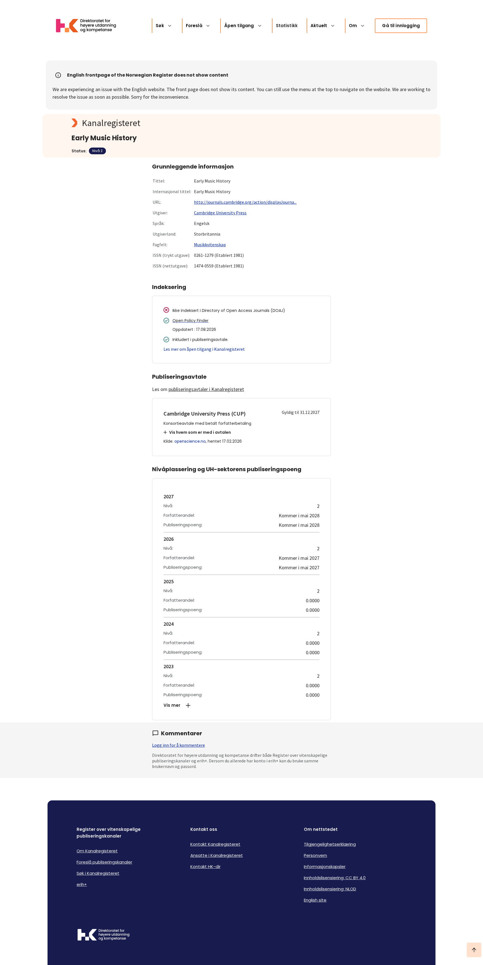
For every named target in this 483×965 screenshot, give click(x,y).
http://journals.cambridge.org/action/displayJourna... (245, 202)
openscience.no (190, 441)
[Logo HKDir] (103, 935)
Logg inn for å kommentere (178, 745)
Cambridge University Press (220, 212)
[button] (241, 705)
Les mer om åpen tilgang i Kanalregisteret (204, 349)
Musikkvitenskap (210, 244)
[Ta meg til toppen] (474, 950)
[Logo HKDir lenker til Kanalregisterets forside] (89, 25)
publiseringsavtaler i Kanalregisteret (206, 389)
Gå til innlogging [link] (401, 26)
